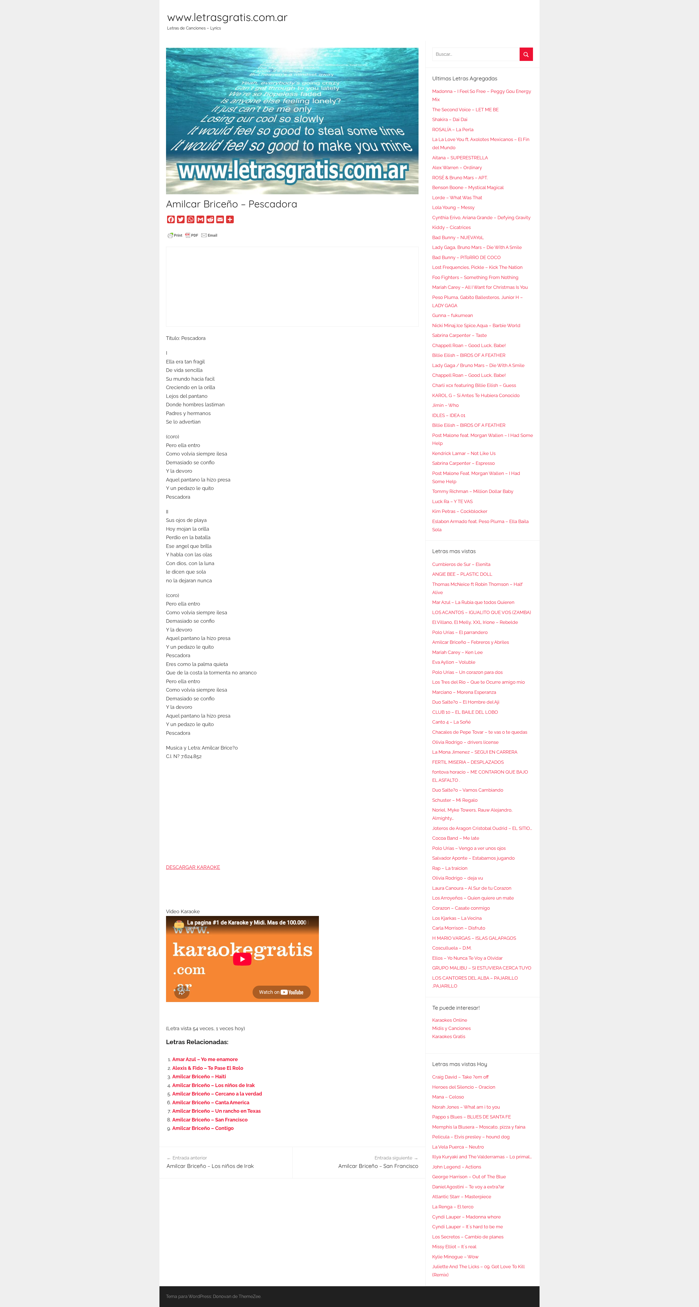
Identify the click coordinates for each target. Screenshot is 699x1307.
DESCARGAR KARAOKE (193, 867)
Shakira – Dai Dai (449, 119)
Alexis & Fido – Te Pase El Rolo (207, 1068)
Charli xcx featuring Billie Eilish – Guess (474, 385)
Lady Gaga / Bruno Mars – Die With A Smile (478, 365)
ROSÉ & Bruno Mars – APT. (460, 177)
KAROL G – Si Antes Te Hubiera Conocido (476, 395)
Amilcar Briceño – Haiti (199, 1076)
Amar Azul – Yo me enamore (205, 1059)
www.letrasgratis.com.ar (227, 17)
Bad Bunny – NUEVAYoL (458, 237)
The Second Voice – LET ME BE (465, 109)
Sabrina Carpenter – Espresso (463, 463)
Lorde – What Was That (457, 197)
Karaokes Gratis (448, 1036)
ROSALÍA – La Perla (452, 129)
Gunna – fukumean (452, 315)
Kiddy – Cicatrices (451, 227)
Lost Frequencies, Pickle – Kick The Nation (477, 267)
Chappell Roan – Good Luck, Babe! (469, 345)
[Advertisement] (292, 286)
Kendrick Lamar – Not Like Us (464, 453)
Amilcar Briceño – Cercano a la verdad (217, 1094)
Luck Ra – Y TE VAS (452, 501)
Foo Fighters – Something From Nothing (475, 277)
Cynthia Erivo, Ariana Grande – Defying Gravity (481, 217)
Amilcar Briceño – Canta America (210, 1102)
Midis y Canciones (451, 1028)
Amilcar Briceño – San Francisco (210, 1120)
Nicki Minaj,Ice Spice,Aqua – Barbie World (476, 325)
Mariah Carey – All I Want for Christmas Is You (480, 287)
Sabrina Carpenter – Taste (459, 335)
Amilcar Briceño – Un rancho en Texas (216, 1111)
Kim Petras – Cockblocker (459, 511)
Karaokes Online (449, 1020)
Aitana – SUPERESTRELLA (460, 157)
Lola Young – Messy (453, 207)
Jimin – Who (445, 405)
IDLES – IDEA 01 (448, 415)
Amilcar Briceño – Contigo (203, 1128)
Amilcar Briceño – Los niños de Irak (213, 1085)
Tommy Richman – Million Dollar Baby (472, 491)
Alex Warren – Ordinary (457, 167)
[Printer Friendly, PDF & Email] (192, 235)
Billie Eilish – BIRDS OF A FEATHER (468, 355)
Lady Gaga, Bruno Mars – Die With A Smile (477, 247)
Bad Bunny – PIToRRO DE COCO (466, 257)
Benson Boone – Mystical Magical (468, 187)
